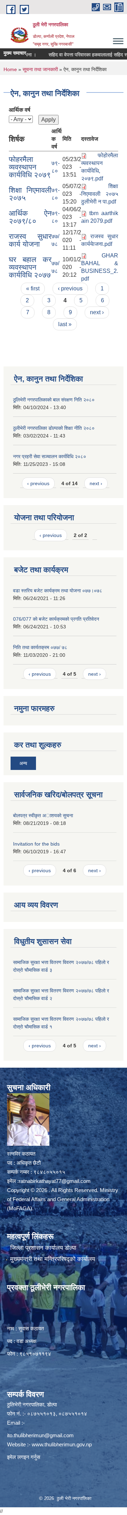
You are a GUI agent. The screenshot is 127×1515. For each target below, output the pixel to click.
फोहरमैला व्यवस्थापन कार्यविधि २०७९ (30, 167)
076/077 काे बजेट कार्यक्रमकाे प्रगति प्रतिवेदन (56, 619)
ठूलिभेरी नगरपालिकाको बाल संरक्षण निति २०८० (54, 399)
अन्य (23, 763)
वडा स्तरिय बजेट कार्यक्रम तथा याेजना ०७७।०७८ (57, 590)
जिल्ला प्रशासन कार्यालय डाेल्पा (43, 1248)
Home (10, 69)
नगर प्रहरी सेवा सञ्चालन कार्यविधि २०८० (49, 456)
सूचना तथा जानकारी (40, 69)
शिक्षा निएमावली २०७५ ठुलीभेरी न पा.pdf (99, 194)
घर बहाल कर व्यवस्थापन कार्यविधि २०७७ (30, 267)
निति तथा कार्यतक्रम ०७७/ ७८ (40, 647)
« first (33, 288)
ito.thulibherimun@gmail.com (40, 1435)
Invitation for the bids (36, 844)
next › (97, 312)
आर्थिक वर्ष (19, 110)
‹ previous (70, 288)
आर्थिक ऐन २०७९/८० (30, 217)
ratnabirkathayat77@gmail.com (55, 1181)
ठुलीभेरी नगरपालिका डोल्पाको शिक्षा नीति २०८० (54, 428)
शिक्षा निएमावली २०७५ (30, 194)
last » (65, 324)
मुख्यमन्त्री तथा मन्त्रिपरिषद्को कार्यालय (52, 1259)
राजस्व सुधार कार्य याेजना (30, 240)
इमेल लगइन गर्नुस (23, 1457)
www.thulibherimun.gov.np (62, 1444)
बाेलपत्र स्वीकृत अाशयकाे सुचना (43, 815)
